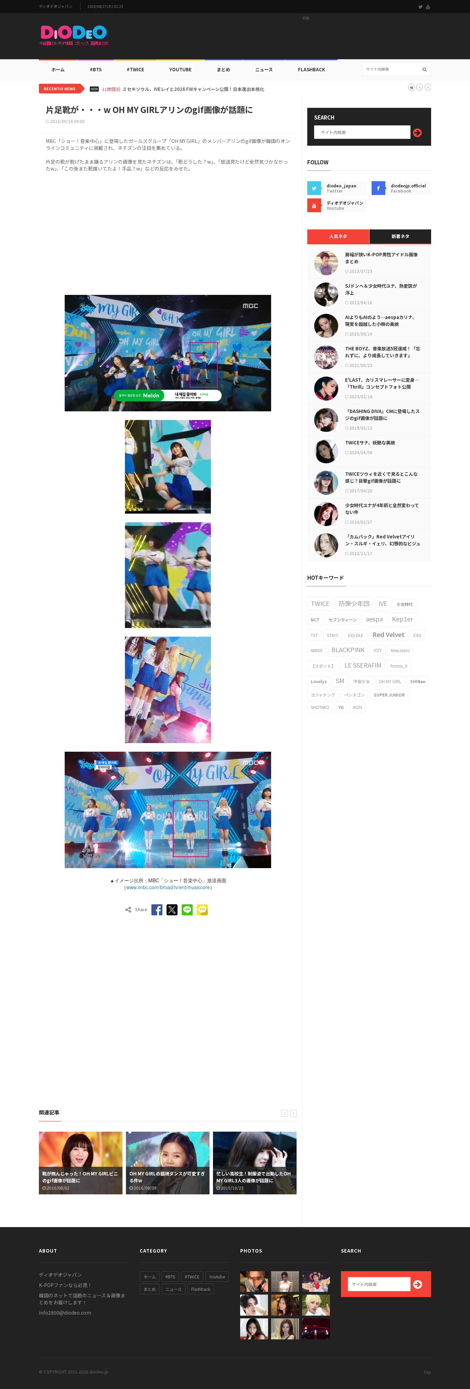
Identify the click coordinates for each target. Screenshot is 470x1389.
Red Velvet (388, 634)
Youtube (217, 1276)
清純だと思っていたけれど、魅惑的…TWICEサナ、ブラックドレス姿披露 (196, 89)
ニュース (264, 69)
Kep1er (402, 618)
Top (427, 1372)
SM (340, 680)
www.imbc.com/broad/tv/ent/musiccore (168, 887)
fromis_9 (399, 666)
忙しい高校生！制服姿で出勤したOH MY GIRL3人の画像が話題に (166, 1177)
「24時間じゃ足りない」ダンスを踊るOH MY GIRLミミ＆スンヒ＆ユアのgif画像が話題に (254, 1180)
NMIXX (316, 650)
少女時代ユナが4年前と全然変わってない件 (382, 508)
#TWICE (192, 1276)
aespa (374, 618)
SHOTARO (320, 707)
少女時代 (404, 604)
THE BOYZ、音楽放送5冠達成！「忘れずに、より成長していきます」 (382, 352)
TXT (314, 635)
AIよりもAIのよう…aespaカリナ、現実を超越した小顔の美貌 (381, 320)
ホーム (58, 69)
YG (341, 707)
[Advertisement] (306, 38)
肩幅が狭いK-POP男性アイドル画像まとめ (381, 258)
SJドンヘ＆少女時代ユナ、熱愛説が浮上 (381, 289)
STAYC (333, 635)
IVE (382, 603)
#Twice (135, 69)
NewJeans (400, 650)
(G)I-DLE (355, 635)
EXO (417, 635)
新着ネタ (400, 236)
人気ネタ (338, 236)
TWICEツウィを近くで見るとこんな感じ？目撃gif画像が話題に (381, 477)
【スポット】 (323, 666)
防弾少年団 (354, 603)
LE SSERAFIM (363, 664)
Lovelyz (319, 681)
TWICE (320, 603)
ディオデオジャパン (56, 6)
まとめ (223, 69)
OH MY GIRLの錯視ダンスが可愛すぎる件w (80, 1177)
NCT (315, 620)
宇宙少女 (361, 681)
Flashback (311, 69)
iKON (357, 707)
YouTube (180, 69)
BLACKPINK (348, 649)
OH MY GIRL (390, 681)
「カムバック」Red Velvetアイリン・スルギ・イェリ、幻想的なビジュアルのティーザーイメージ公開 (382, 543)
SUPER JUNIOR (389, 695)
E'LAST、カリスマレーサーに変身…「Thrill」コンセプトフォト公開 (382, 383)
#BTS (96, 69)
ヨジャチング (323, 695)
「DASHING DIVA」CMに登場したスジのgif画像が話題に (382, 414)
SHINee (417, 681)
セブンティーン (343, 620)
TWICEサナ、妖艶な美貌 (370, 442)
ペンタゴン (354, 695)
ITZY (378, 650)
